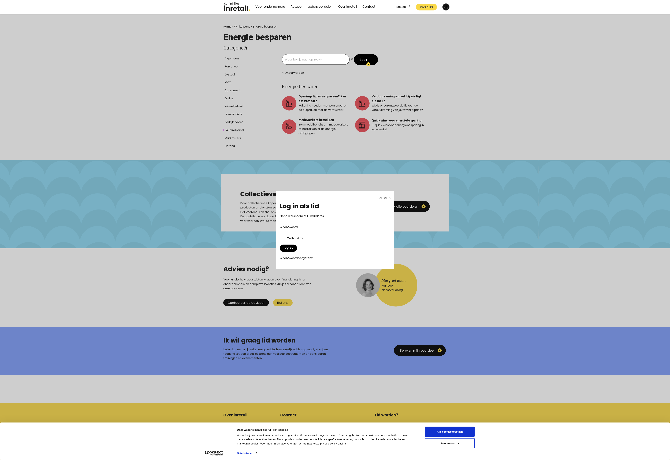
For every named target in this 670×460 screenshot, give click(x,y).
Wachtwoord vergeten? (296, 258)
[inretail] (237, 6)
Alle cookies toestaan (450, 431)
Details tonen (245, 453)
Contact (368, 6)
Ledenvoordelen (320, 6)
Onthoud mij (295, 238)
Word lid (426, 7)
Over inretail (347, 6)
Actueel (296, 6)
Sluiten (382, 197)
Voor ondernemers (270, 6)
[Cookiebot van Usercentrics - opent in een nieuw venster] (214, 453)
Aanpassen (448, 443)
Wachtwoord (289, 227)
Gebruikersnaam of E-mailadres (302, 216)
